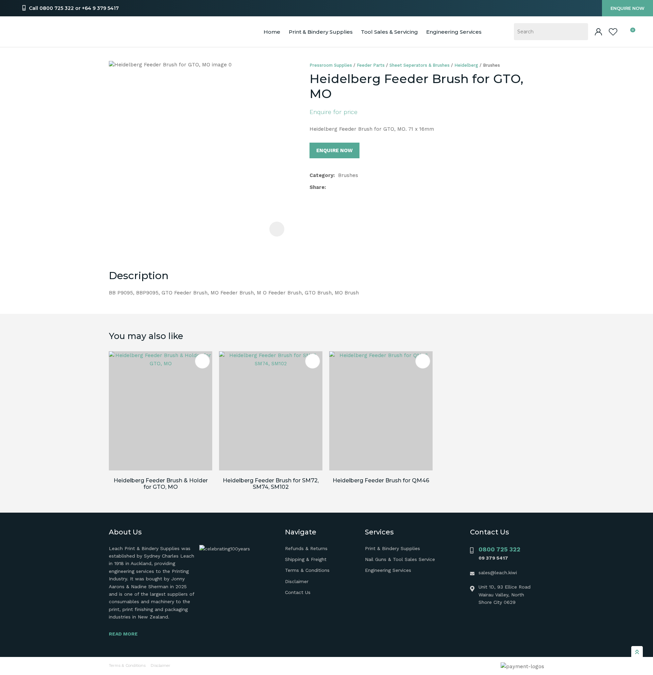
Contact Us (298, 592)
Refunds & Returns (306, 548)
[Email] (350, 187)
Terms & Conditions (307, 570)
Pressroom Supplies (330, 65)
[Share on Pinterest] (361, 187)
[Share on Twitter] (340, 187)
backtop (637, 651)
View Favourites (613, 31)
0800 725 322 (499, 549)
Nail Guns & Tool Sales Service (400, 559)
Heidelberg (466, 65)
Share (316, 187)
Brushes (491, 65)
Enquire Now (627, 8)
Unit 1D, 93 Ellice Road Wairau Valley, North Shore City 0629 (505, 594)
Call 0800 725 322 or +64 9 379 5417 (74, 8)
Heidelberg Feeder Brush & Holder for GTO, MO (161, 483)
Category (321, 175)
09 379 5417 (493, 558)
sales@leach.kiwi (498, 572)
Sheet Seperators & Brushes (419, 65)
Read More (123, 634)
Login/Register (598, 31)
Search (580, 31)
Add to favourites (202, 361)
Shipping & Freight (305, 559)
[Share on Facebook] (330, 187)
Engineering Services (388, 570)
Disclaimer (296, 581)
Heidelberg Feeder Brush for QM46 (381, 480)
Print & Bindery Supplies (321, 32)
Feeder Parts (371, 65)
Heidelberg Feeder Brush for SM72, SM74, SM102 (271, 483)
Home (272, 32)
